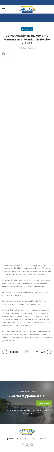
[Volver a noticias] (27, 352)
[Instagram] (32, 445)
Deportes (27, 29)
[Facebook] (22, 445)
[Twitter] (27, 445)
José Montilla (42, 439)
